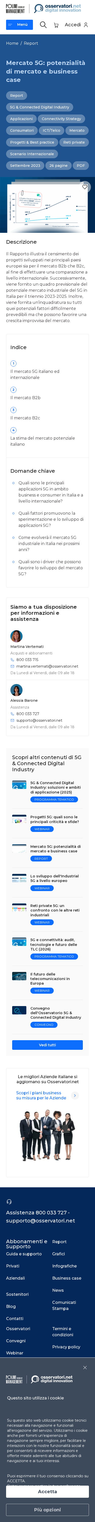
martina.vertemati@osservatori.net (47, 666)
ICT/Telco (51, 130)
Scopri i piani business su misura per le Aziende (41, 1095)
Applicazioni (21, 119)
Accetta (47, 1491)
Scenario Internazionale (32, 154)
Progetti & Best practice (32, 142)
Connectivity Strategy (61, 119)
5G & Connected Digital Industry (39, 107)
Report (31, 43)
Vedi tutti (47, 1045)
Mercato (77, 130)
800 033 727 (27, 714)
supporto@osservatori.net (39, 720)
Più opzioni (47, 1510)
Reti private (74, 142)
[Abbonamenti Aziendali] (75, 1096)
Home (12, 43)
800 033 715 (27, 659)
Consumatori (22, 130)
